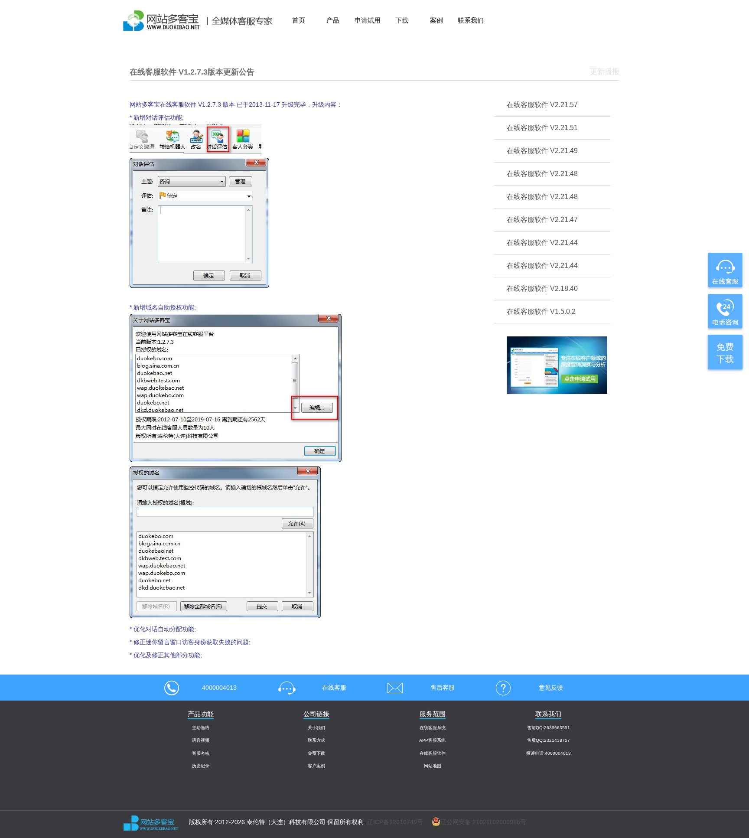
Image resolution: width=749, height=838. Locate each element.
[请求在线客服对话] (724, 270)
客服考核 (200, 753)
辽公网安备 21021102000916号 (483, 821)
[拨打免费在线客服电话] (724, 311)
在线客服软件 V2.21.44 (542, 242)
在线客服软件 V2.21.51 (542, 127)
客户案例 (316, 765)
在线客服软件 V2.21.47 (542, 219)
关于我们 (316, 727)
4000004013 (219, 687)
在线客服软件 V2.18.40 (542, 288)
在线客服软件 (433, 753)
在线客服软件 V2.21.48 (542, 173)
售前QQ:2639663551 (548, 727)
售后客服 (442, 687)
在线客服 (334, 687)
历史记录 (200, 765)
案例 (436, 20)
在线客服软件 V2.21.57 (542, 104)
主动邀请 (200, 727)
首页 (298, 20)
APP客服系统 (432, 740)
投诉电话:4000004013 (548, 753)
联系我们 (471, 20)
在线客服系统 (433, 727)
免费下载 (316, 753)
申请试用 (368, 20)
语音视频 (200, 740)
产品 (332, 20)
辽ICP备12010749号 (395, 821)
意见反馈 (551, 687)
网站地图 (432, 765)
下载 (401, 20)
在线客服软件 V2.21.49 (542, 150)
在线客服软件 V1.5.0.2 (541, 311)
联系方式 (316, 740)
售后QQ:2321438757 (548, 740)
